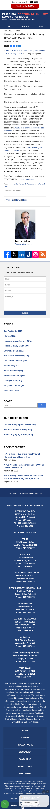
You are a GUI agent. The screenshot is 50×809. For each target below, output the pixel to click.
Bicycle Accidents (14, 385)
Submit (25, 313)
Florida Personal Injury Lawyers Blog (25, 16)
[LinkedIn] (21, 254)
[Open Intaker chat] (23, 808)
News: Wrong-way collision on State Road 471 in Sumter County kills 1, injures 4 (23, 477)
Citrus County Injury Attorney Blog (20, 425)
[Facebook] (7, 254)
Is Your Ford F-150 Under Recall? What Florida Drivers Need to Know (22, 455)
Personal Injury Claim (16, 346)
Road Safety (11, 366)
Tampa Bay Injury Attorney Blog (18, 435)
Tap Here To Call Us (25, 6)
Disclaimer (25, 752)
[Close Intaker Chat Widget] (47, 791)
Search (42, 405)
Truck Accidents (13, 371)
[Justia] (28, 254)
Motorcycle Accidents (26, 184)
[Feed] (42, 254)
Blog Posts (25, 773)
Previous (9, 200)
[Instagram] (35, 254)
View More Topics (11, 390)
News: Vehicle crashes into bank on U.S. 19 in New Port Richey (24, 466)
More (41, 26)
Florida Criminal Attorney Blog (18, 429)
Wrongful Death (14, 351)
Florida (15, 184)
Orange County (13, 380)
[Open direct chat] (44, 791)
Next (25, 200)
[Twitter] (14, 254)
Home (8, 26)
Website (25, 738)
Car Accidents (13, 331)
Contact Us (12, 267)
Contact (25, 26)
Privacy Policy (25, 745)
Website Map (25, 766)
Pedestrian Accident (16, 361)
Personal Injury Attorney (18, 341)
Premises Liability (14, 375)
